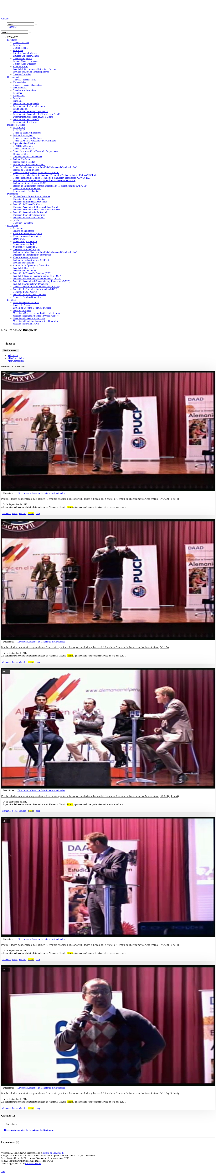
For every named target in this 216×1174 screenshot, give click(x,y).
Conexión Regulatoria (23, 223)
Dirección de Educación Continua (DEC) (32, 273)
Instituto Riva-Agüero (23, 135)
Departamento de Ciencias (25, 122)
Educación (18, 50)
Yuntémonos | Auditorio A (25, 241)
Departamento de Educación (26, 119)
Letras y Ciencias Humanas (25, 61)
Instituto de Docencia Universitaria (29, 164)
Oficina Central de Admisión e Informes (31, 196)
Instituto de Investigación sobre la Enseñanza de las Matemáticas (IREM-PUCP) (50, 185)
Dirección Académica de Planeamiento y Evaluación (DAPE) (41, 281)
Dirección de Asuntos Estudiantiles (29, 199)
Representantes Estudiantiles (26, 191)
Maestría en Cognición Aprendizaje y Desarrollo (35, 321)
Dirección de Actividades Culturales (29, 294)
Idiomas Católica (21, 154)
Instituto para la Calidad (24, 162)
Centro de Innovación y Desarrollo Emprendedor (35, 151)
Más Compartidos (16, 361)
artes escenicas (19, 87)
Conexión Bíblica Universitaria (27, 156)
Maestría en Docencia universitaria (29, 318)
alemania (6, 513)
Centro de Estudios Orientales (27, 188)
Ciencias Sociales (21, 42)
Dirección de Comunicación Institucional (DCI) (35, 289)
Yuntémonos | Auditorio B (25, 244)
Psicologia (17, 101)
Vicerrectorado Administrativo (27, 236)
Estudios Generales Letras (25, 53)
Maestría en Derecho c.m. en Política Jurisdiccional (36, 313)
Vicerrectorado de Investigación (27, 233)
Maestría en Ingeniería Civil (26, 323)
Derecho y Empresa (22, 310)
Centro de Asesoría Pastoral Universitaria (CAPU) (36, 286)
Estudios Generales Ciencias (26, 56)
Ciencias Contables (22, 74)
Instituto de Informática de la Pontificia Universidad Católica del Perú (45, 252)
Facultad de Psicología (23, 262)
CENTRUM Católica (23, 146)
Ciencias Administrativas (24, 90)
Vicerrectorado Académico (25, 257)
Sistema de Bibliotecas (23, 231)
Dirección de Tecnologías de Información (32, 254)
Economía (17, 93)
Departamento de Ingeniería (26, 103)
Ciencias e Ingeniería (22, 58)
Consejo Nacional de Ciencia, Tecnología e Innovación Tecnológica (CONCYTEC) (52, 178)
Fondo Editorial (20, 109)
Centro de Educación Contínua (27, 138)
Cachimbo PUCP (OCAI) (25, 292)
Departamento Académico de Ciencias (30, 111)
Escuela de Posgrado (22, 305)
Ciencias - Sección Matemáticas (27, 85)
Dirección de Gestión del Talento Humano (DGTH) (37, 278)
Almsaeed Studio (33, 1163)
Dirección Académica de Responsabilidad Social (35, 207)
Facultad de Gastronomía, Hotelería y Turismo (34, 69)
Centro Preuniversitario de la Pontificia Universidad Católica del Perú (45, 167)
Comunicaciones (20, 48)
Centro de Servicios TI (53, 1153)
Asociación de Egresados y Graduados (31, 265)
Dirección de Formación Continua (29, 217)
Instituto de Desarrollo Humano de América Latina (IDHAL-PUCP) (44, 180)
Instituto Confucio (21, 159)
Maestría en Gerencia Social (26, 302)
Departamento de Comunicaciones (29, 106)
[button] (5, 18)
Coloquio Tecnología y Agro (26, 249)
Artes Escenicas (20, 66)
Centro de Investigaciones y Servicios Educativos (36, 172)
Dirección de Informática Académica (30, 201)
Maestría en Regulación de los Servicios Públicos (35, 315)
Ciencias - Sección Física (24, 79)
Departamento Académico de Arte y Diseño (33, 117)
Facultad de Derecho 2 (23, 268)
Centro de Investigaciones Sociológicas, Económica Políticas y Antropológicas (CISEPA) (54, 175)
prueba (16, 220)
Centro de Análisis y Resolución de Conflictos (34, 140)
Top (3, 1171)
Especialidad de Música (24, 143)
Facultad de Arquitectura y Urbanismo (30, 284)
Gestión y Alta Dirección (24, 63)
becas (14, 513)
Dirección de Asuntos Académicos (29, 215)
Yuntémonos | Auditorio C (25, 246)
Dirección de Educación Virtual (27, 204)
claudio (22, 513)
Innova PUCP (19, 239)
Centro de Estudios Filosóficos (27, 132)
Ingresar (11, 26)
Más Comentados (16, 358)
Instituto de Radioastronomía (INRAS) (31, 260)
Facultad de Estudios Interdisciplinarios (31, 71)
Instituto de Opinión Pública (26, 170)
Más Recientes (10, 350)
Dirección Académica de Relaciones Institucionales (36, 209)
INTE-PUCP (19, 127)
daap (38, 513)
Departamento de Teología (25, 270)
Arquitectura (19, 95)
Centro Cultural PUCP (23, 148)
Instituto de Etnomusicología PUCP (29, 183)
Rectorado (17, 228)
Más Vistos (13, 355)
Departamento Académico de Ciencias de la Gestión (37, 114)
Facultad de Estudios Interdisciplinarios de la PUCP (37, 276)
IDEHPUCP (19, 130)
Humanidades (19, 82)
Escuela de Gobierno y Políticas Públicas (32, 308)
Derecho (17, 45)
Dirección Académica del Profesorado (30, 212)
